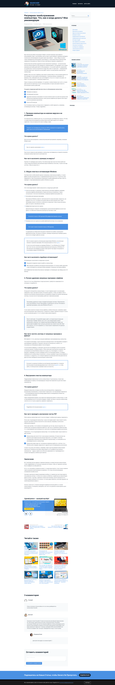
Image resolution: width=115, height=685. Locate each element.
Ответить (66, 612)
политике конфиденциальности (66, 682)
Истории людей (76, 40)
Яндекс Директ (76, 50)
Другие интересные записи (79, 33)
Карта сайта (87, 3)
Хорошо (87, 682)
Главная (74, 3)
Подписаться (84, 675)
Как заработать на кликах (79, 41)
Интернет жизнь (76, 34)
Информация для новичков (79, 38)
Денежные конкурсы (78, 31)
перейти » (57, 365)
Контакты (80, 3)
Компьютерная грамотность (36, 12)
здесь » (43, 147)
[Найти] (88, 16)
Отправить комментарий (34, 663)
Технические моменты (78, 48)
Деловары (75, 29)
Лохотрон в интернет (78, 45)
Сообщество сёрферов (78, 46)
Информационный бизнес (79, 36)
